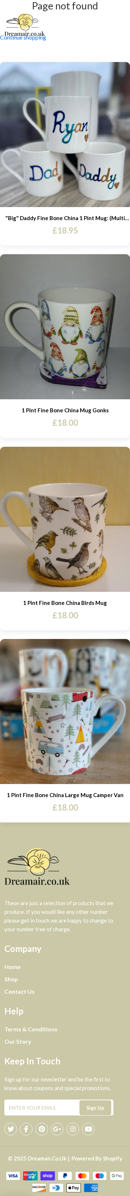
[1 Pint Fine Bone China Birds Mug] (65, 519)
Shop (11, 979)
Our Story (17, 1041)
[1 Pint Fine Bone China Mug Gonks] (65, 326)
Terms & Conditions (30, 1029)
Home (12, 966)
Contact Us (19, 991)
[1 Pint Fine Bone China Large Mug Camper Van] (65, 711)
